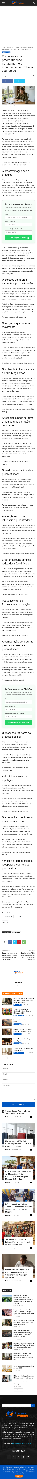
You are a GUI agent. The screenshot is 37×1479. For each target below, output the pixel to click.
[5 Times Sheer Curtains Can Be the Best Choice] (7, 1051)
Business (8, 76)
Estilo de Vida (10, 48)
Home (3, 48)
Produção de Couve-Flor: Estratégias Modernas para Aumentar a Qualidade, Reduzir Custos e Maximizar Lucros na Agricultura (23, 1299)
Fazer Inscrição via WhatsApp (18, 238)
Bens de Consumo (18, 1015)
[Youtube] (28, 1457)
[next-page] (6, 1058)
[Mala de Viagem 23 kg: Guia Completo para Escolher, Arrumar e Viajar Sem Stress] (18, 1135)
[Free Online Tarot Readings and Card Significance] (7, 1041)
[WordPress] (23, 1457)
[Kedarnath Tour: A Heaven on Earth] (7, 1022)
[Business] (3, 76)
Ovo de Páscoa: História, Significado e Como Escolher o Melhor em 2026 (23, 1011)
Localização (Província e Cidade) (14, 229)
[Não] (35, 1472)
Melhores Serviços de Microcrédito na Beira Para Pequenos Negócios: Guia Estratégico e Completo (24, 1345)
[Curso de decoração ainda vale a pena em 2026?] (7, 1368)
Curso (6, 214)
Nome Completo (10, 221)
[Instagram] (14, 1457)
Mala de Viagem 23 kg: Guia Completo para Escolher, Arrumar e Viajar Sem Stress (18, 1143)
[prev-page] (3, 1058)
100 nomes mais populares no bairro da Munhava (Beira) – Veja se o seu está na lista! (17, 1242)
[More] (28, 81)
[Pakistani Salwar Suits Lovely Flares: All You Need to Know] (7, 1032)
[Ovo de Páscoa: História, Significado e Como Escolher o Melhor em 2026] (7, 1011)
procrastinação (16, 932)
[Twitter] (15, 942)
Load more (18, 1390)
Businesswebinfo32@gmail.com (22, 1443)
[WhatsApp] (24, 942)
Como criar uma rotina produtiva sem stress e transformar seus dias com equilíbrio (24, 1000)
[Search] (33, 1405)
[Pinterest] (19, 942)
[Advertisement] (18, 25)
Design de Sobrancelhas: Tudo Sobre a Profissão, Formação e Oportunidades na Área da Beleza (24, 1312)
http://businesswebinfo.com (18, 985)
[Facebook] (10, 942)
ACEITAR (19, 1476)
